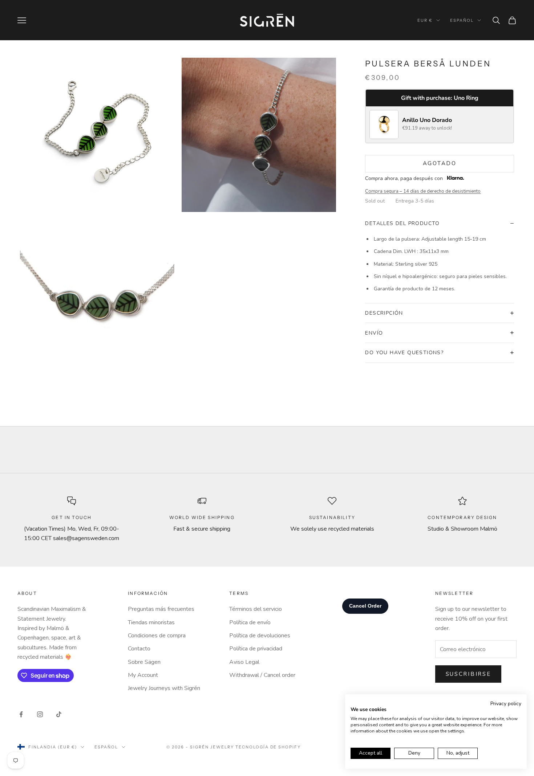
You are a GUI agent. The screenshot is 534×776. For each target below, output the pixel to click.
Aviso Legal (244, 662)
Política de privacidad (255, 649)
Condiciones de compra (157, 636)
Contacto (139, 649)
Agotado (440, 163)
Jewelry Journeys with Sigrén (164, 688)
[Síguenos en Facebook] (21, 714)
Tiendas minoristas (151, 622)
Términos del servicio (255, 609)
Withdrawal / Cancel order (262, 675)
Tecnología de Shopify (268, 747)
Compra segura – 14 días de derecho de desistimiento (423, 191)
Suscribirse (468, 674)
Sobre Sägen (144, 662)
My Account (143, 675)
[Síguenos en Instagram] (40, 714)
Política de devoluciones (259, 636)
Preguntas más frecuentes (161, 609)
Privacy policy (505, 703)
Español (462, 20)
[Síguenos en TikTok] (58, 714)
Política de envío (250, 622)
